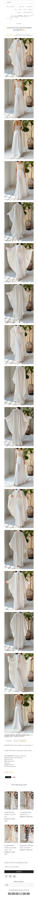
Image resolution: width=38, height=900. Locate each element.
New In (30, 9)
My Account (11, 6)
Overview (8, 741)
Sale (15, 9)
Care (16, 741)
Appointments (28, 12)
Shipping (22, 741)
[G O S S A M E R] (19, 16)
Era (20, 9)
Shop (24, 9)
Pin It (14, 777)
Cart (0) (21, 6)
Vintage (11, 772)
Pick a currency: (19, 881)
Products (12, 35)
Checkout (29, 6)
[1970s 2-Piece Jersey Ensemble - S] (19, 58)
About (19, 12)
